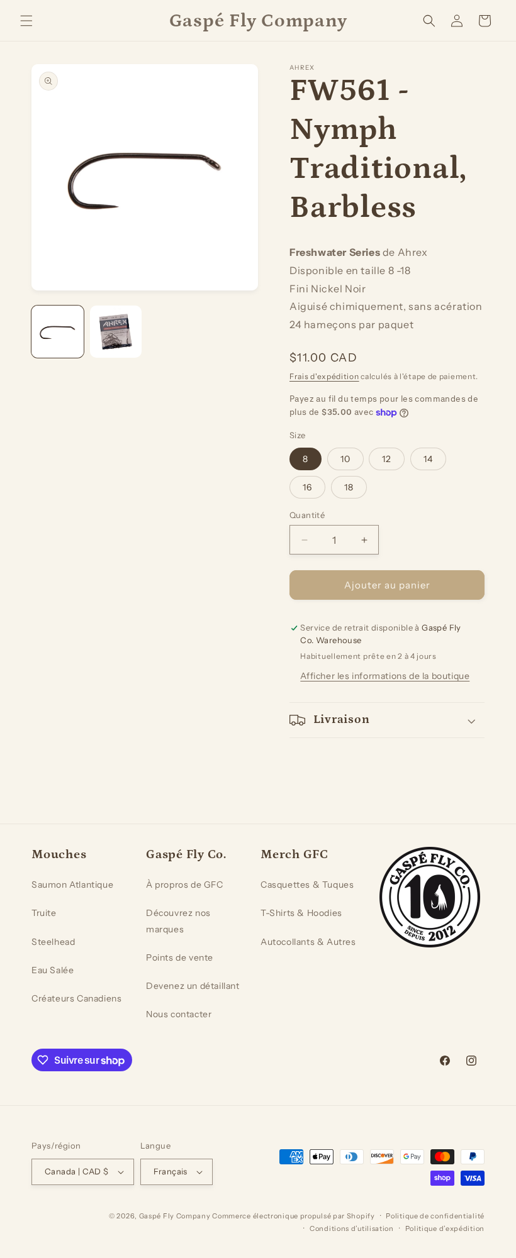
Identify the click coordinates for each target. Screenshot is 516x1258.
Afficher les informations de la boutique (384, 675)
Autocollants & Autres (308, 941)
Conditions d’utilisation (352, 1228)
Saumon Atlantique (72, 884)
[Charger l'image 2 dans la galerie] (116, 332)
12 (386, 459)
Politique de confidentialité (435, 1215)
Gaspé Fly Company (175, 1215)
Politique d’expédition (445, 1228)
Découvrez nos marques (178, 920)
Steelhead (53, 941)
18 (349, 487)
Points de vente (179, 957)
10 (345, 459)
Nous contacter (178, 1014)
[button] (26, 21)
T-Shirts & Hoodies (301, 913)
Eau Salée (52, 970)
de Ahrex (405, 252)
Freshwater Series (334, 252)
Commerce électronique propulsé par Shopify (293, 1215)
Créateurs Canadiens (76, 998)
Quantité (307, 515)
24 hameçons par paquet (351, 324)
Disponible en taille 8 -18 (350, 270)
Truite (44, 913)
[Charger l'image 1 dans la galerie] (57, 332)
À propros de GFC (184, 884)
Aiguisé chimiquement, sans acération (386, 306)
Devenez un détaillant (193, 985)
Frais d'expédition (324, 376)
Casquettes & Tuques (307, 884)
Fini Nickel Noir (327, 288)
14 (428, 459)
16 (307, 487)
